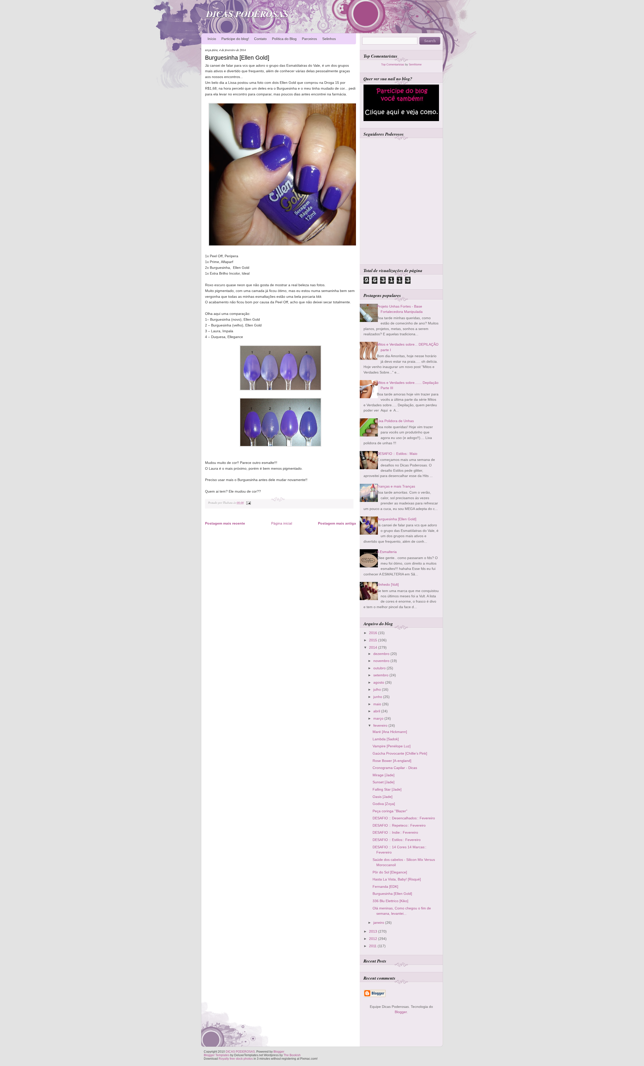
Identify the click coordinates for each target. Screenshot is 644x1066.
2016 (373, 633)
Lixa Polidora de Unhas (395, 421)
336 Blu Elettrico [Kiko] (390, 901)
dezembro (381, 654)
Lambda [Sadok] (386, 739)
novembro (381, 661)
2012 (373, 939)
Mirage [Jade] (383, 775)
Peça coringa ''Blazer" (390, 811)
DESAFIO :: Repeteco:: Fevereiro (399, 825)
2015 (373, 640)
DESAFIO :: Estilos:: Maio (397, 454)
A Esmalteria (387, 552)
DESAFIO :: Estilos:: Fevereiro (397, 840)
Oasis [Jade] (382, 797)
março (378, 718)
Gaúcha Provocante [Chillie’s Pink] (400, 753)
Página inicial (281, 523)
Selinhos (329, 39)
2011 (373, 946)
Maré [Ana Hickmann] (390, 732)
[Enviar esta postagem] (248, 502)
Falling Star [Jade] (387, 789)
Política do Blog (284, 39)
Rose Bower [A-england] (392, 761)
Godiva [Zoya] (384, 804)
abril (377, 711)
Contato (260, 39)
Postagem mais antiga (337, 523)
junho (378, 697)
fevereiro (380, 725)
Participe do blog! (235, 39)
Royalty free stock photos (236, 1058)
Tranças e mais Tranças (396, 486)
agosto (379, 682)
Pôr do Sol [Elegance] (390, 872)
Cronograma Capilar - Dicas (395, 768)
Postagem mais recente (225, 523)
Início (212, 39)
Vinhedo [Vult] (388, 584)
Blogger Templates (216, 1055)
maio (377, 704)
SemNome (415, 64)
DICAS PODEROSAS (247, 14)
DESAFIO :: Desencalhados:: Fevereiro (404, 818)
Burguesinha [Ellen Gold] (237, 57)
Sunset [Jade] (383, 782)
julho (377, 689)
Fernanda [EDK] (385, 887)
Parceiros (309, 39)
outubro (380, 668)
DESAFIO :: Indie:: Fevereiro (395, 832)
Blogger (401, 1012)
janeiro (379, 923)
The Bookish (292, 1055)
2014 (373, 647)
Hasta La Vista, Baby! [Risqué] (397, 879)
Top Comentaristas (392, 64)
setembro (381, 675)
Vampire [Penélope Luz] (392, 746)
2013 (373, 931)
